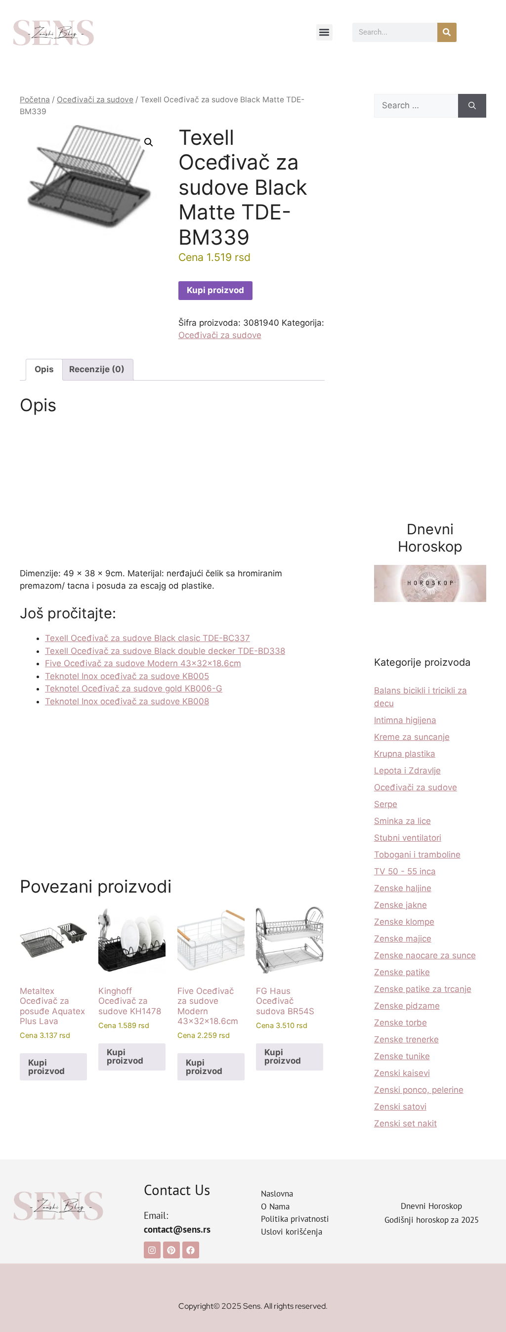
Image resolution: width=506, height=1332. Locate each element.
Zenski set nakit (405, 1123)
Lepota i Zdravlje (407, 770)
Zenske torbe (400, 1023)
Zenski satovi (400, 1107)
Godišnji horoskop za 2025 (431, 1219)
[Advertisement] (172, 494)
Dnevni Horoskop (431, 1206)
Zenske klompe (404, 922)
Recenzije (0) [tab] (97, 369)
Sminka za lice (402, 821)
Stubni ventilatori (407, 838)
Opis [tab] (44, 369)
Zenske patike (402, 972)
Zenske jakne (400, 905)
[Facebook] (190, 1250)
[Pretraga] (447, 32)
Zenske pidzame (407, 1006)
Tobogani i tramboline (417, 854)
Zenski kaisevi (402, 1073)
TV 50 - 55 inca (405, 871)
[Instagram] (152, 1250)
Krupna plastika (404, 754)
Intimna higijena (405, 720)
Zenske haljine (402, 888)
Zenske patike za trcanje (422, 989)
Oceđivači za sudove (95, 99)
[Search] (472, 106)
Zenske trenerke (406, 1039)
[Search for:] (416, 106)
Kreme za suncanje (412, 737)
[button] (324, 32)
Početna (35, 99)
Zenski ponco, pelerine (419, 1090)
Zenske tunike (402, 1056)
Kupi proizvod (215, 290)
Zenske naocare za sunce (425, 955)
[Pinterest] (171, 1250)
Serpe (385, 804)
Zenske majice (402, 939)
